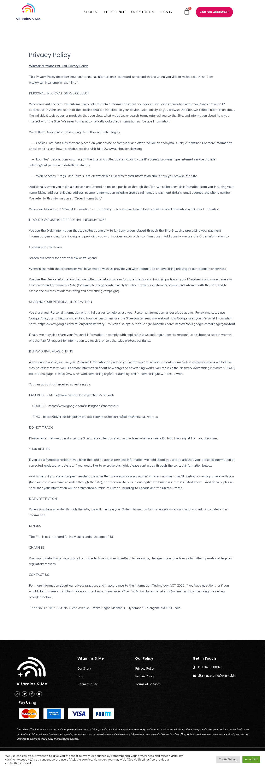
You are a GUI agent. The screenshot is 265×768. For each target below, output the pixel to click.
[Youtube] (39, 694)
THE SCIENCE (114, 12)
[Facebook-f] (32, 694)
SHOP (88, 12)
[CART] (186, 11)
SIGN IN (166, 12)
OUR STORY (140, 12)
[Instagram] (17, 694)
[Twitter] (24, 694)
